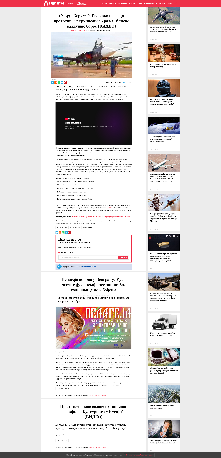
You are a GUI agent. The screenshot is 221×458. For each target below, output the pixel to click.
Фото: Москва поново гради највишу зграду (162, 407)
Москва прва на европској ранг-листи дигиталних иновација (163, 442)
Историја (132, 3)
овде (104, 455)
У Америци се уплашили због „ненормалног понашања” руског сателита (162, 139)
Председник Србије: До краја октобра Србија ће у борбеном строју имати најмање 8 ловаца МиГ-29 (163, 217)
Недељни (63, 252)
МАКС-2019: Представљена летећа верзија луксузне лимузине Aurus (101, 217)
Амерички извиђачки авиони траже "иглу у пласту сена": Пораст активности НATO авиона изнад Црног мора (162, 177)
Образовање (122, 3)
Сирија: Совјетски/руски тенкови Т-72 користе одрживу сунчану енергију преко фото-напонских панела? (163, 297)
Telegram (128, 82)
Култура (104, 3)
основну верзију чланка (97, 395)
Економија (112, 3)
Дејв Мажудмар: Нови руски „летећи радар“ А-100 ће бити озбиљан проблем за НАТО (163, 29)
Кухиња (139, 3)
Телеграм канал (89, 267)
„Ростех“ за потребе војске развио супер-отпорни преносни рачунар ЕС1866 (164, 370)
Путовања (162, 3)
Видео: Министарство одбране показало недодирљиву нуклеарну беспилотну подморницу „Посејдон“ (163, 257)
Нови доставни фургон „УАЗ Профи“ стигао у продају (162, 334)
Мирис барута (88, 227)
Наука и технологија (150, 3)
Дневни (71, 252)
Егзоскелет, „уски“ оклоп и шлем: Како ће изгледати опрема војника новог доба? (162, 101)
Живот (170, 3)
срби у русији (62, 440)
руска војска (62, 227)
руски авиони (75, 227)
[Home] (46, 3)
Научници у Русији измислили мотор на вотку (163, 65)
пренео (110, 208)
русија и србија (63, 388)
